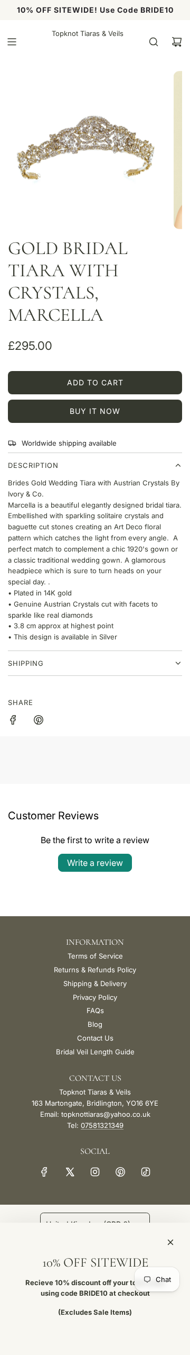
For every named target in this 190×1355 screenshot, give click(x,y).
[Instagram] (95, 1172)
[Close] (170, 1242)
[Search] (153, 41)
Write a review (95, 862)
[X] (69, 1172)
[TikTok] (145, 1172)
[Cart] (176, 41)
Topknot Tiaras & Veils (88, 33)
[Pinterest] (120, 1172)
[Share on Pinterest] (38, 721)
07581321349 (102, 1125)
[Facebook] (44, 1172)
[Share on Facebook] (13, 721)
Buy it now (95, 410)
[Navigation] (11, 41)
